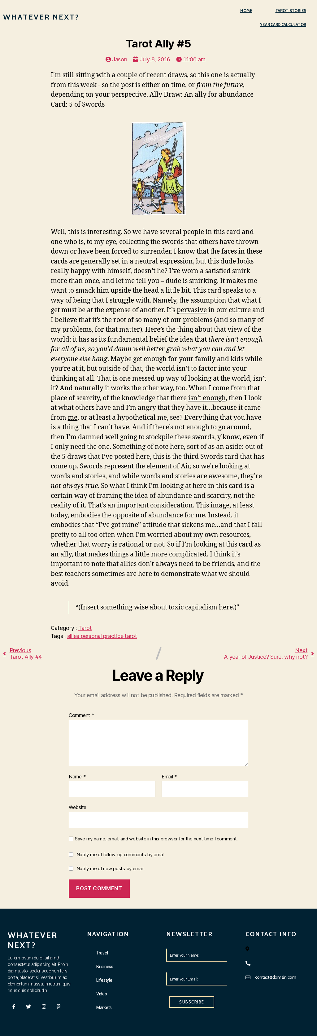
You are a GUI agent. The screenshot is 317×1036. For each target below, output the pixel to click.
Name (77, 777)
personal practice (103, 636)
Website (77, 807)
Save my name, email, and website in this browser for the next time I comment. (156, 839)
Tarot (85, 628)
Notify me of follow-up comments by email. (121, 854)
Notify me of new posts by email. (110, 868)
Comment (81, 715)
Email (169, 777)
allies (74, 636)
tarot (131, 636)
